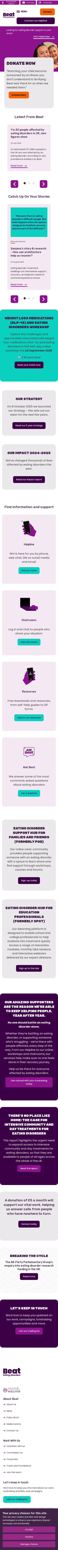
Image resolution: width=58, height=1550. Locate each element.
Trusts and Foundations (18, 1465)
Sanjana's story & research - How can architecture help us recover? (28, 252)
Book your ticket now (29, 364)
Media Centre (13, 1424)
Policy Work (12, 1417)
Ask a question (29, 793)
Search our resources (29, 717)
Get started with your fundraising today (29, 1082)
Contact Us (12, 1430)
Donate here (19, 95)
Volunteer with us (15, 1446)
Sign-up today (29, 880)
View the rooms (29, 642)
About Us (11, 1404)
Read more (17, 165)
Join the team (13, 1472)
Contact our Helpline (35, 20)
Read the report (29, 1168)
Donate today (29, 1224)
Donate (47, 11)
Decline (29, 1536)
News (9, 1411)
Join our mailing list (29, 1331)
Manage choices (29, 1544)
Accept (29, 1529)
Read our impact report (29, 479)
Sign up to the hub (29, 968)
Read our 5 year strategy (29, 425)
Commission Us (14, 1452)
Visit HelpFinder (41, 36)
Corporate (12, 1459)
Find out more (29, 570)
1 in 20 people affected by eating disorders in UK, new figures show (28, 133)
